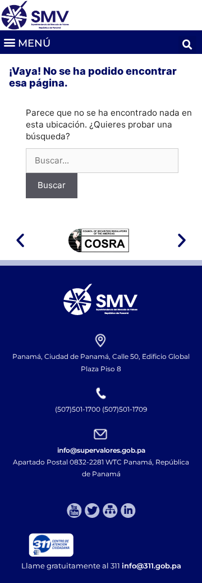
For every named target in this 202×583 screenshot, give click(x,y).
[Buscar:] (102, 160)
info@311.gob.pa (151, 565)
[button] (26, 42)
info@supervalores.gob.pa (101, 450)
